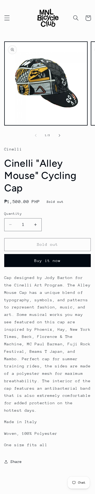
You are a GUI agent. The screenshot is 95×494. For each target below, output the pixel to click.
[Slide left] (35, 135)
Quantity (13, 214)
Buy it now (47, 260)
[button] (7, 18)
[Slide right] (59, 135)
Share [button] (16, 461)
